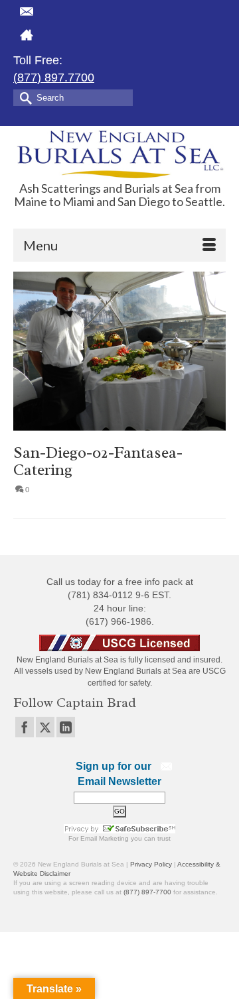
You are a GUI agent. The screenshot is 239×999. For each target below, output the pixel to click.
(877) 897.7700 (53, 77)
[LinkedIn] (65, 727)
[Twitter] (45, 727)
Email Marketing (104, 838)
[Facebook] (24, 727)
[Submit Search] (23, 97)
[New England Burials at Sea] (119, 153)
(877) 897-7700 (147, 892)
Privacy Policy (151, 864)
